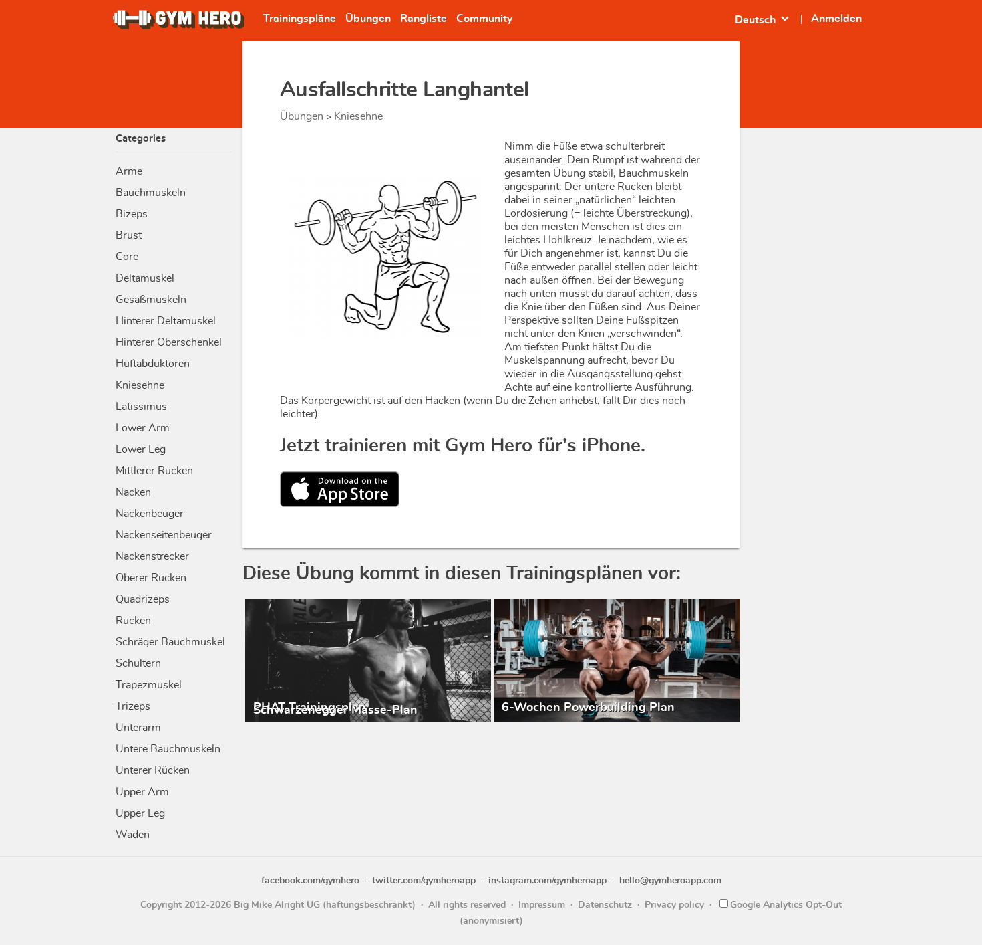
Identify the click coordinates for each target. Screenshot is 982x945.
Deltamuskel (145, 278)
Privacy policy (674, 905)
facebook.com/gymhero (310, 880)
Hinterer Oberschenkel (169, 342)
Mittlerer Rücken (154, 470)
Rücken (133, 620)
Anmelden (836, 18)
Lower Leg (141, 449)
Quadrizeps (143, 599)
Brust (129, 235)
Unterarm (138, 727)
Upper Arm (142, 791)
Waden (133, 834)
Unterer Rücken (153, 770)
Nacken (133, 492)
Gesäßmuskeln (151, 299)
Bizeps (132, 214)
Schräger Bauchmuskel (170, 642)
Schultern (138, 663)
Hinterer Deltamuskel (166, 321)
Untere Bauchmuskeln (168, 749)
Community (484, 18)
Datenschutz (605, 905)
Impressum (541, 905)
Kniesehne (140, 385)
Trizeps (133, 706)
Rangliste (423, 18)
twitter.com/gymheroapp (424, 880)
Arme (129, 171)
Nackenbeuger (150, 513)
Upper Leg (140, 813)
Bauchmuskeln (151, 192)
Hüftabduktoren (153, 363)
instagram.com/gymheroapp (547, 880)
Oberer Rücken (151, 577)
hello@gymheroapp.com (670, 880)
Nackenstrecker (152, 556)
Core (127, 256)
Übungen (368, 18)
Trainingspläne (299, 18)
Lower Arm (143, 428)
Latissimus (141, 406)
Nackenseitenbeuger (164, 535)
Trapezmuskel (149, 684)
